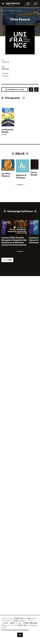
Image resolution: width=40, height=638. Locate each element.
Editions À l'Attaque (21, 176)
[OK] (20, 635)
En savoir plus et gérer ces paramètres (15, 630)
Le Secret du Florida (7, 130)
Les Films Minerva (5, 174)
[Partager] (31, 89)
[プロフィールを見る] (35, 4)
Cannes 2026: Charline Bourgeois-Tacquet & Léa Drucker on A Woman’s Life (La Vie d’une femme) (13, 241)
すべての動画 (7, 260)
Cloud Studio (34, 173)
